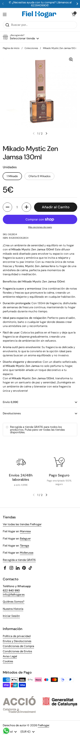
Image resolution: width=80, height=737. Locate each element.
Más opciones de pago (40, 227)
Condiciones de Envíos (17, 651)
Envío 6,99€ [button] (10, 402)
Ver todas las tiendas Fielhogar (22, 524)
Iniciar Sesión (11, 616)
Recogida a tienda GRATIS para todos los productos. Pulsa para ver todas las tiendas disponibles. (37, 429)
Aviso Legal (10, 656)
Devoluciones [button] (12, 413)
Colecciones (31, 48)
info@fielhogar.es (14, 594)
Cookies (8, 661)
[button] (73, 14)
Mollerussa (26, 553)
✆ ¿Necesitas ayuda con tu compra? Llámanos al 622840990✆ (40, 4)
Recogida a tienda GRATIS (19, 560)
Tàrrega (24, 545)
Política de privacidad (17, 636)
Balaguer (25, 538)
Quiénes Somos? (13, 601)
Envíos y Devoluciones (17, 641)
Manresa (25, 531)
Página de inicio (11, 48)
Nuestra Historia (13, 609)
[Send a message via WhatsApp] (6, 730)
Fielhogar (43, 725)
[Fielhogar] (39, 14)
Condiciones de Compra (18, 646)
